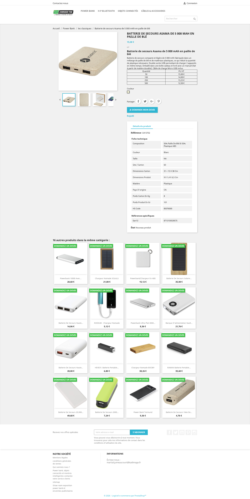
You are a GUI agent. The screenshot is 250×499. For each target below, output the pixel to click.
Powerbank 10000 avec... (71, 278)
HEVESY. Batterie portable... (107, 367)
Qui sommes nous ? (61, 467)
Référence (136, 132)
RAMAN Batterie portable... (179, 367)
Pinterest (158, 101)
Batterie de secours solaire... (179, 278)
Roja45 (130, 115)
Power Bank (88, 10)
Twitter (175, 432)
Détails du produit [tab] (142, 126)
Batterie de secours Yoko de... (179, 412)
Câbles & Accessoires (153, 10)
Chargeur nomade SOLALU (107, 278)
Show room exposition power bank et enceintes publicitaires (63, 488)
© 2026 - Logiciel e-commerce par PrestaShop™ (125, 495)
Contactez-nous (60, 3)
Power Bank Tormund (143, 412)
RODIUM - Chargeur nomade (107, 323)
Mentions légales (60, 457)
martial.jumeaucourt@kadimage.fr (124, 462)
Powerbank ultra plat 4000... (143, 323)
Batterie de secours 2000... (107, 412)
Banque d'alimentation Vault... (179, 323)
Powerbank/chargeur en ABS (143, 278)
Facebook (169, 432)
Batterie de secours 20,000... (70, 412)
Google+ (151, 101)
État (133, 227)
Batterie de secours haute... (71, 323)
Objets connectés (128, 10)
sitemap (56, 482)
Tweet (145, 101)
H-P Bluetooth (106, 10)
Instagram (194, 432)
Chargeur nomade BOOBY (142, 367)
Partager (138, 101)
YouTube (182, 432)
